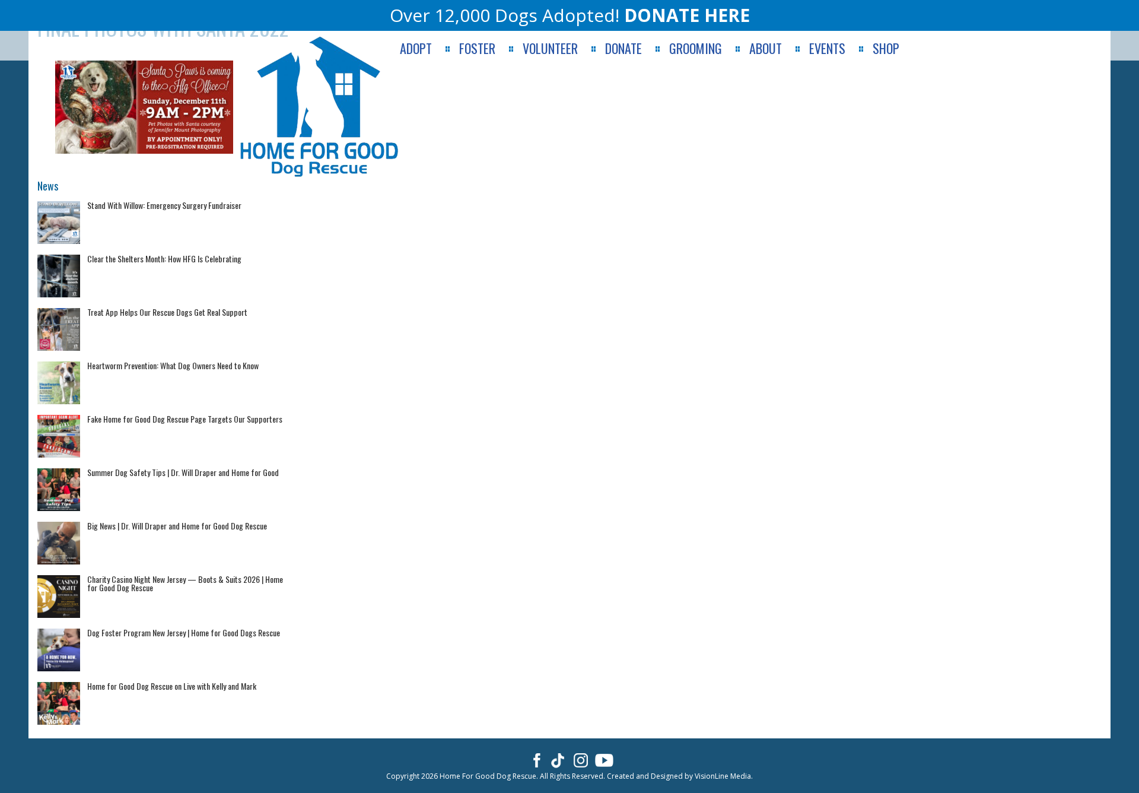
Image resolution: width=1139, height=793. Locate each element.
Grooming (695, 48)
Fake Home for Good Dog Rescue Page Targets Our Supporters (184, 419)
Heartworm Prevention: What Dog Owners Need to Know (173, 365)
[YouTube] (604, 759)
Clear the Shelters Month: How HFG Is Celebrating (164, 258)
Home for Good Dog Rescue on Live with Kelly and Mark (171, 686)
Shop (886, 48)
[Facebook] (534, 759)
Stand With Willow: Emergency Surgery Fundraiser (164, 205)
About (765, 48)
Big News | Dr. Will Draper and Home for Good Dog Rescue (177, 525)
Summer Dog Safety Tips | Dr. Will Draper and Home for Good (183, 472)
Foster (477, 48)
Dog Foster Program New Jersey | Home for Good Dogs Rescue (183, 632)
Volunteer (550, 48)
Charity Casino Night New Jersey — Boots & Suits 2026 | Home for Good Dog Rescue (185, 583)
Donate (623, 48)
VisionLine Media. (724, 776)
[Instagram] (581, 759)
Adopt (416, 48)
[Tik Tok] (558, 759)
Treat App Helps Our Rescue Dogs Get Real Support (167, 312)
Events (827, 48)
